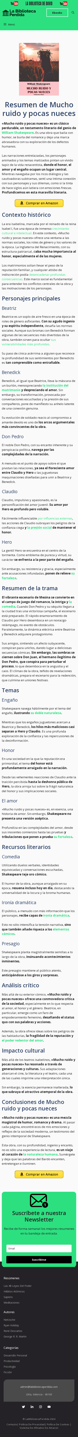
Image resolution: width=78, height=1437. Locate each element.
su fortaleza (63, 837)
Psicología (10, 1366)
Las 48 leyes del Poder (18, 1286)
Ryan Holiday (11, 1325)
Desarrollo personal (15, 1355)
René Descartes (13, 1331)
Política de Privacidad (32, 1424)
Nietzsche (9, 1319)
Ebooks (57, 12)
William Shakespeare (18, 133)
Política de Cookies (58, 1424)
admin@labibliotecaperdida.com (39, 1386)
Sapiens (8, 1297)
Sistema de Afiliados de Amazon (39, 1427)
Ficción (8, 1372)
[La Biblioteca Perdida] (19, 13)
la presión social (39, 527)
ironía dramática (56, 915)
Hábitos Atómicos (14, 1291)
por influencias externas (55, 518)
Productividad (12, 1361)
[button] (73, 13)
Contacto (12, 1424)
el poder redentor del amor (22, 1040)
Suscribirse (39, 1259)
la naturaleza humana (40, 1154)
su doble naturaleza (45, 713)
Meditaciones (11, 1302)
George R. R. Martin (15, 1336)
